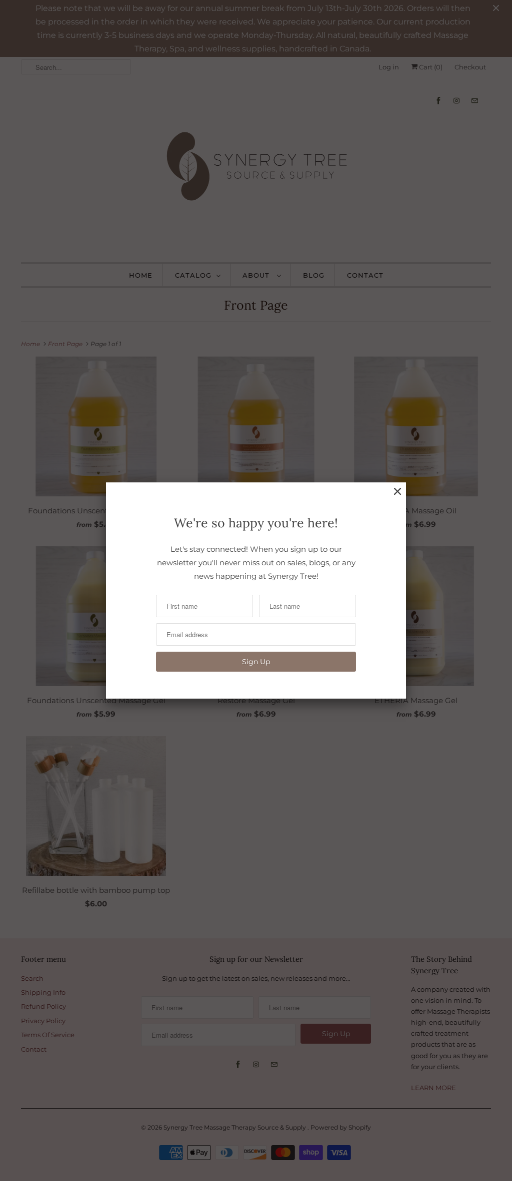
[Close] (397, 491)
